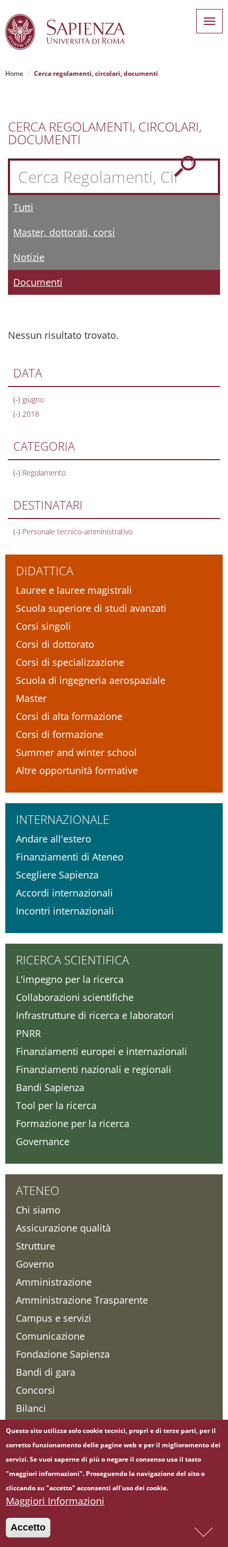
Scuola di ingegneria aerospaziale (90, 680)
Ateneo (37, 1190)
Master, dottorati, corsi (64, 232)
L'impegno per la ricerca (70, 979)
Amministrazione (54, 1282)
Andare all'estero (53, 838)
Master (31, 698)
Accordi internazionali (64, 892)
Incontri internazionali (65, 910)
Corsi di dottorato (55, 644)
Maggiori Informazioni (55, 1501)
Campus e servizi (53, 1318)
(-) (17, 399)
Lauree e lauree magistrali (74, 590)
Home (14, 73)
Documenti (38, 282)
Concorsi (35, 1390)
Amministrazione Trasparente (82, 1300)
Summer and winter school (76, 752)
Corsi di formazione (59, 734)
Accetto (28, 1527)
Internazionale (62, 819)
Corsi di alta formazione (69, 716)
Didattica (44, 570)
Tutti (23, 207)
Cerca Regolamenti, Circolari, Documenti (104, 133)
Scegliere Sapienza (57, 874)
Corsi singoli (43, 626)
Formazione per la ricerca (72, 1123)
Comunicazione (50, 1336)
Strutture (35, 1246)
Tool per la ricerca (56, 1105)
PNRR (28, 1033)
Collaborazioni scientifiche (75, 997)
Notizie (29, 257)
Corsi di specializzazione (70, 662)
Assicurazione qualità (63, 1227)
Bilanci (31, 1408)
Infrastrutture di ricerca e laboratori (95, 1015)
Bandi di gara (45, 1372)
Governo (35, 1264)
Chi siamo (38, 1209)
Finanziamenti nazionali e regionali (93, 1069)
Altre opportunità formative (77, 770)
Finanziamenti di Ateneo (70, 856)
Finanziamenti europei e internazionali (101, 1051)
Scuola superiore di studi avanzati (91, 608)
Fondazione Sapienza (63, 1354)
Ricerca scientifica (72, 960)
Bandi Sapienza (50, 1087)
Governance (42, 1141)
